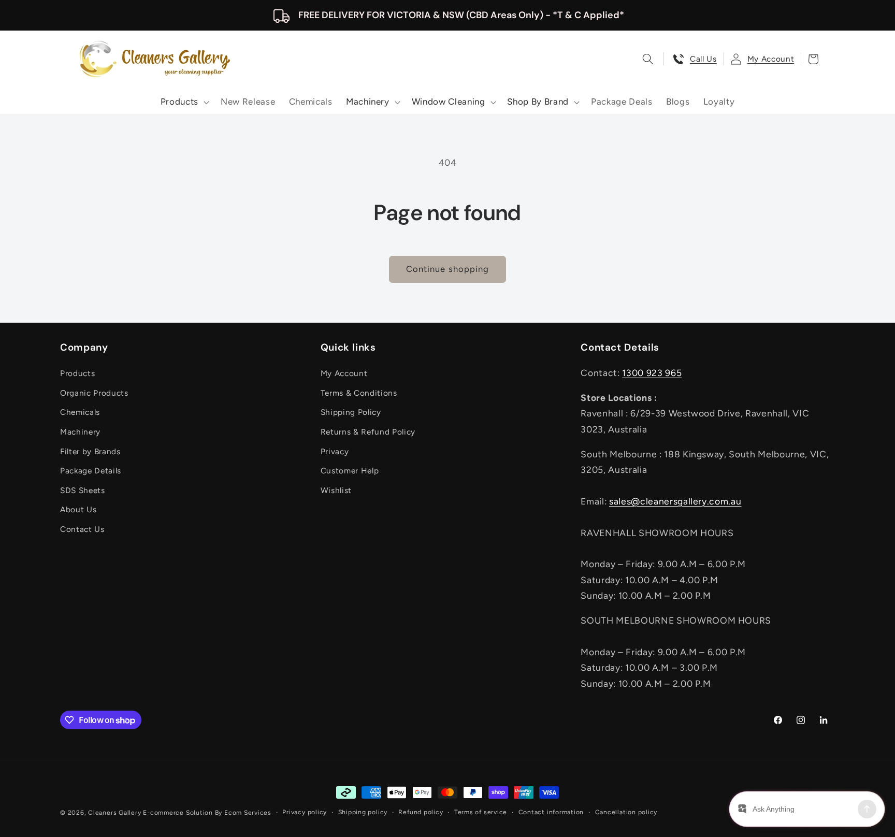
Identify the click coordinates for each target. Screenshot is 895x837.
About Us (78, 509)
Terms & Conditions (359, 393)
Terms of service (480, 812)
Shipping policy (363, 812)
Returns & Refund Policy (368, 432)
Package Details (90, 470)
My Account (344, 373)
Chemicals (80, 412)
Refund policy (420, 812)
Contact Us (82, 529)
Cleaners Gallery (114, 812)
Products (77, 373)
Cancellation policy (626, 812)
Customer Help (350, 470)
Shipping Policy (351, 412)
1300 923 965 (652, 372)
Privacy (335, 451)
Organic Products (94, 393)
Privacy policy (304, 812)
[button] (184, 102)
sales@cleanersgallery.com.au (675, 501)
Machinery (80, 432)
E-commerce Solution (178, 812)
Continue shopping (447, 269)
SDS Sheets (82, 490)
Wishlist (336, 490)
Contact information (551, 812)
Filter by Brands (90, 451)
